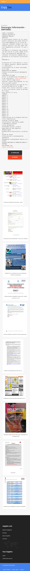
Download (15, 152)
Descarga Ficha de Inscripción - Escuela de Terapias (16, 238)
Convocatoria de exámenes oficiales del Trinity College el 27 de (15, 297)
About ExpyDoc (6, 536)
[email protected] (20, 78)
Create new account (7, 558)
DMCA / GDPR (15, 569)
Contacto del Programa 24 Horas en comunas (15, 506)
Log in (4, 555)
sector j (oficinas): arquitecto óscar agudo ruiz (15, 334)
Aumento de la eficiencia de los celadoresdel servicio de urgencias (15, 274)
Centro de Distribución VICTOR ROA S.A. (13, 370)
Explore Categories (7, 530)
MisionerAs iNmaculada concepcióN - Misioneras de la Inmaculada (16, 435)
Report (15, 157)
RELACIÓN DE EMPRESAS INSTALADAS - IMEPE (13, 202)
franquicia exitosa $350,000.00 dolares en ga (14, 398)
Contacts (4, 538)
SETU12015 (13, 472)
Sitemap (4, 533)
